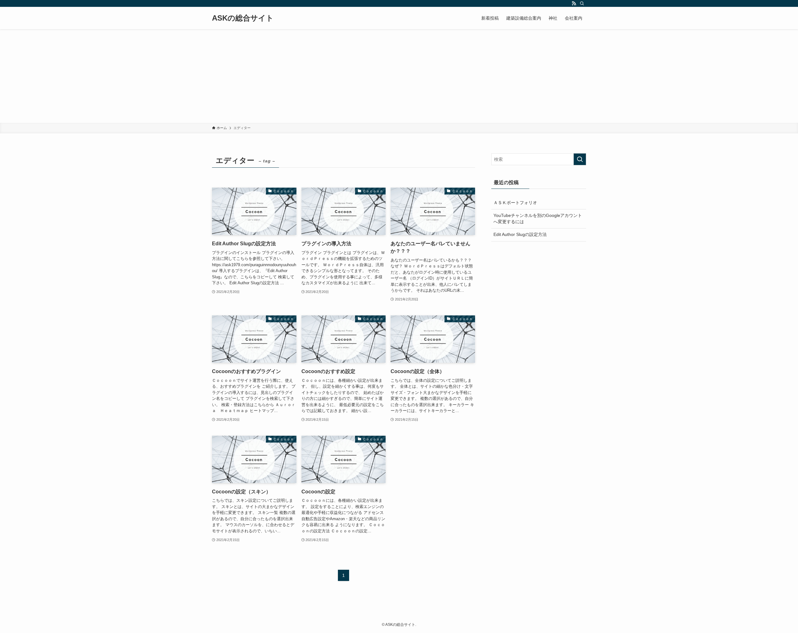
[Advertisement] (399, 76)
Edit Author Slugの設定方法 (520, 234)
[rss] (574, 3)
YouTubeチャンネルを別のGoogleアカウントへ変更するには (537, 218)
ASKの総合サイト (243, 18)
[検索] (582, 3)
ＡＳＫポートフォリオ (515, 202)
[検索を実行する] (580, 159)
